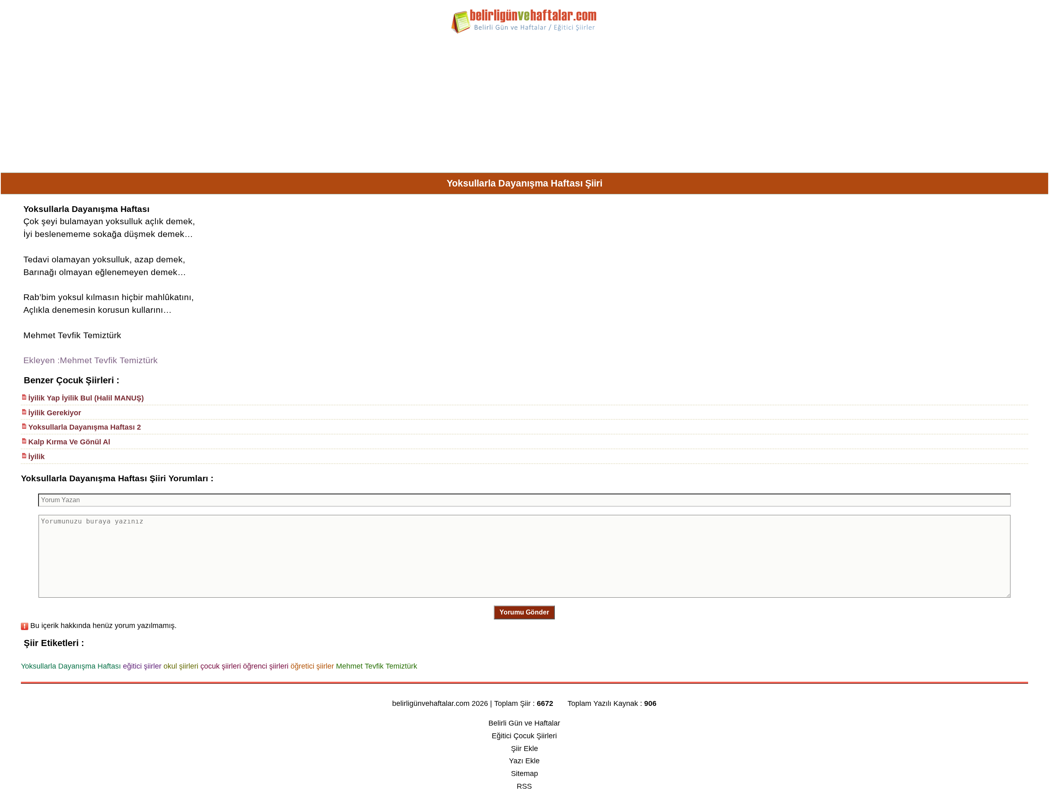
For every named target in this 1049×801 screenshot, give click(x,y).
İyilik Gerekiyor (54, 413)
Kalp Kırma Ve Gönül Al (69, 442)
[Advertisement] (524, 106)
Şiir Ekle (524, 748)
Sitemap (524, 773)
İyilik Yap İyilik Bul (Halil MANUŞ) (86, 398)
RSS (524, 786)
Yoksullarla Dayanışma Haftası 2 (84, 427)
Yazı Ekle (524, 761)
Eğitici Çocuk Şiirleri (524, 736)
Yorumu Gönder (524, 612)
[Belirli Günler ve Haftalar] (524, 32)
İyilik (36, 457)
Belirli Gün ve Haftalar (524, 723)
